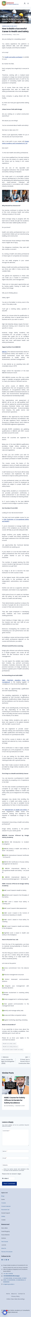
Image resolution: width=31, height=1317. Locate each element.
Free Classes (4, 1241)
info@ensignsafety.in (8, 1284)
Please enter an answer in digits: (11, 1174)
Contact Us (21, 1294)
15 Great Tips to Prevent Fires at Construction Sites (24, 1060)
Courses (3, 1203)
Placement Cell (5, 1209)
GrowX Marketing (7, 34)
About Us (3, 1248)
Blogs (2, 1196)
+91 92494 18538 (16, 1278)
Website (5, 1165)
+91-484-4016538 (8, 1273)
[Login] (25, 3)
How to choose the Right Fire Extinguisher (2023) (7, 1060)
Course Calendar (6, 1206)
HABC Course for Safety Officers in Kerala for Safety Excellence (14, 1100)
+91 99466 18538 (7, 1278)
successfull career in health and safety (13, 1049)
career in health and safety (9, 26)
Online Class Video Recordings (15, 1299)
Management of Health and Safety (16, 810)
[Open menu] (28, 3)
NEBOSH (4, 352)
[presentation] (15, 1085)
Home (8, 1294)
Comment (6, 1131)
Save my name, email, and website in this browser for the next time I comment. (16, 1169)
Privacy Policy (15, 1296)
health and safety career (9, 1043)
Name (5, 1151)
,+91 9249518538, (10, 1280)
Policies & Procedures (6, 1251)
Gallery (3, 1216)
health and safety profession (13, 57)
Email (5, 1158)
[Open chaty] (4, 1312)
